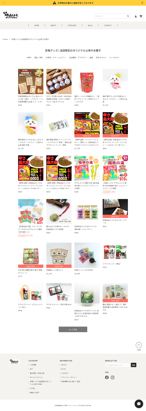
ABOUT (53, 25)
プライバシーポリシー (69, 377)
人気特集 (33, 365)
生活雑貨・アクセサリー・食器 (81, 57)
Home (5, 39)
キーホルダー (114, 57)
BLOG (90, 25)
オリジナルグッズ (36, 377)
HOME (36, 25)
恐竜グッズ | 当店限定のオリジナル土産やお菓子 (40, 382)
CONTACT (108, 25)
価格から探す (34, 392)
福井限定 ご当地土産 (37, 373)
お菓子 (29, 57)
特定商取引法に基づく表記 (70, 381)
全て (31, 369)
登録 (133, 365)
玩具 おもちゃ (101, 57)
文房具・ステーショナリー (56, 57)
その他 (32, 388)
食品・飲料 (38, 57)
